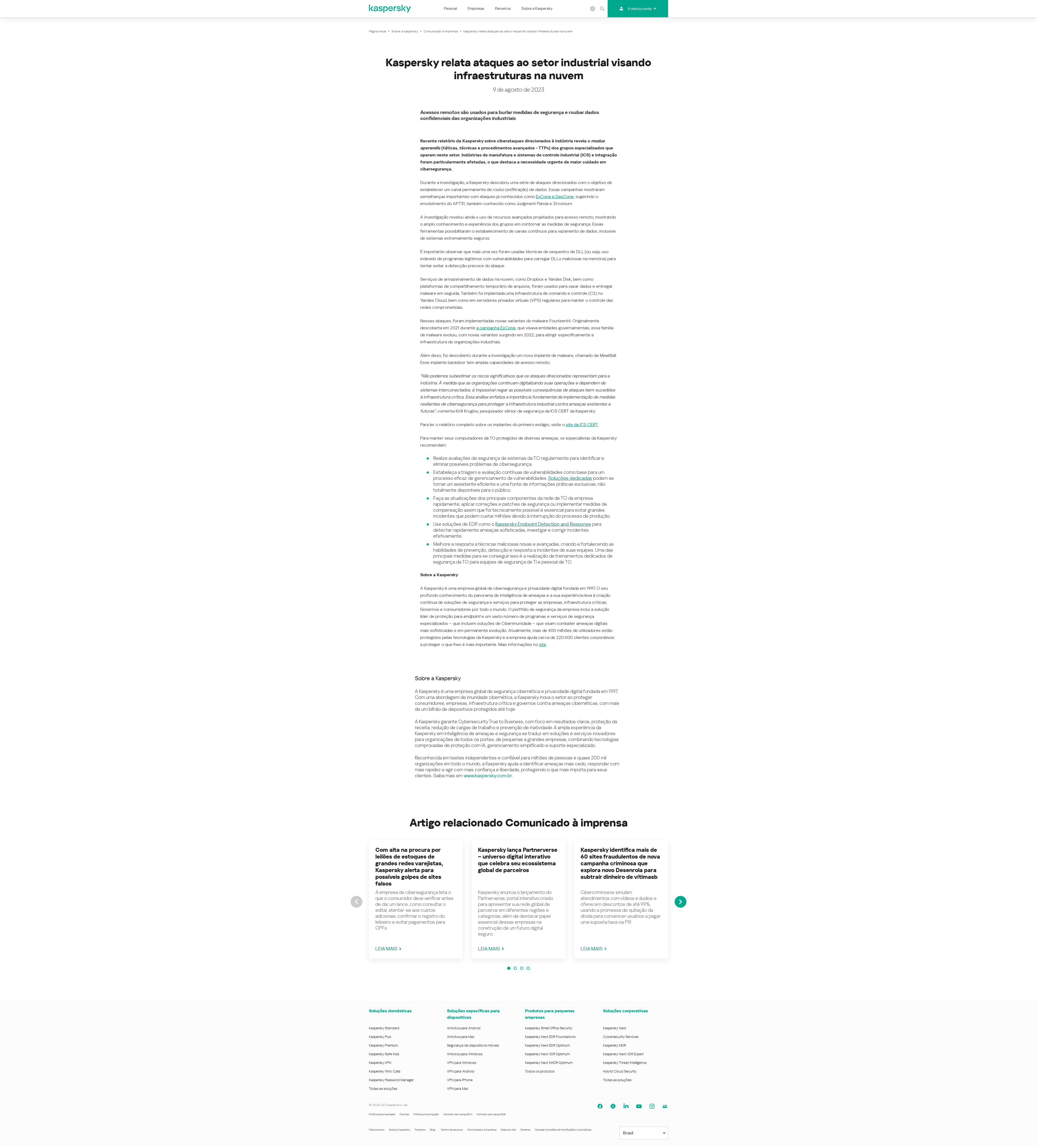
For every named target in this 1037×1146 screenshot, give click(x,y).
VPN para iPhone (460, 1080)
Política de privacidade (382, 1114)
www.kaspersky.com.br (488, 775)
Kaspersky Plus (380, 1037)
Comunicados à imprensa (481, 1129)
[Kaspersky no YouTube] (639, 1106)
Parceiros (503, 8)
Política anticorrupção (426, 1114)
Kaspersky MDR (614, 1045)
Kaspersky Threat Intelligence (625, 1063)
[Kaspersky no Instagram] (652, 1106)
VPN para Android (460, 1071)
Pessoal (450, 8)
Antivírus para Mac (461, 1037)
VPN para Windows (461, 1063)
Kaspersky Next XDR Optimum (547, 1054)
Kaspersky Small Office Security (549, 1028)
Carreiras (525, 1129)
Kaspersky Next (614, 1028)
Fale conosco (377, 1129)
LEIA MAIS (386, 948)
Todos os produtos (539, 1071)
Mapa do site (508, 1129)
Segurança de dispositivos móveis (473, 1045)
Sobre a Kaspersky (537, 8)
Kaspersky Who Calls (384, 1071)
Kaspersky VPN (380, 1063)
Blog (432, 1129)
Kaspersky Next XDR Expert (623, 1054)
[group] (416, 899)
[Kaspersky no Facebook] (600, 1106)
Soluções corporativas (625, 1010)
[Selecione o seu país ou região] (593, 8)
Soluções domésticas (390, 1010)
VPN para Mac (458, 1089)
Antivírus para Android (463, 1028)
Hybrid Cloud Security (620, 1071)
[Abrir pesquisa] (602, 8)
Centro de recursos (452, 1129)
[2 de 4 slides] (515, 968)
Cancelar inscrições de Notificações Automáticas (563, 1129)
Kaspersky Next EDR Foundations (550, 1037)
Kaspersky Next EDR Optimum (547, 1045)
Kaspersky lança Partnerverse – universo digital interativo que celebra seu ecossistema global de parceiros (517, 860)
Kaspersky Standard (384, 1028)
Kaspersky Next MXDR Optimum (549, 1063)
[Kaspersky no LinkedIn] (626, 1106)
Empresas (476, 8)
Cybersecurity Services (620, 1037)
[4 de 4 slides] (528, 968)
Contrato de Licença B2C (457, 1114)
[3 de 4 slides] (521, 968)
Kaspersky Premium (383, 1045)
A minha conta (639, 8)
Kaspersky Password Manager (391, 1080)
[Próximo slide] (680, 901)
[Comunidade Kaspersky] (665, 1106)
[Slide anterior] (356, 901)
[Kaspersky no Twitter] (613, 1106)
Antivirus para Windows (464, 1054)
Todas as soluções (383, 1089)
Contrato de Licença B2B (491, 1114)
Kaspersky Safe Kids (384, 1054)
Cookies (404, 1114)
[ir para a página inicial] (390, 9)
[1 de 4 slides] (509, 968)
